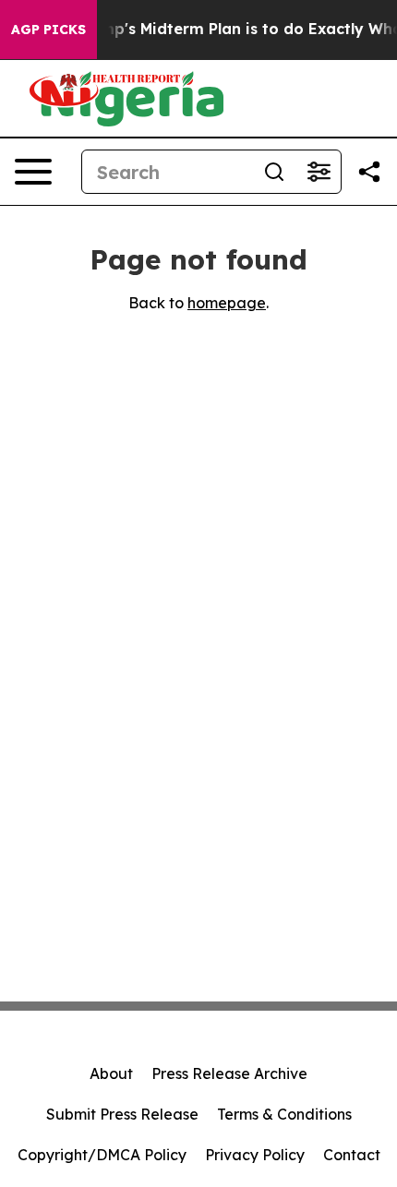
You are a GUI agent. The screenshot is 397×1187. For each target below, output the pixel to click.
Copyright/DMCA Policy (102, 1154)
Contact (351, 1154)
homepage (226, 303)
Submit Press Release (122, 1114)
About (111, 1073)
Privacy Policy (255, 1154)
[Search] (274, 171)
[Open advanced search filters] (318, 171)
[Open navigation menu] (33, 171)
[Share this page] (369, 171)
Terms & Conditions (284, 1114)
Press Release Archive (229, 1073)
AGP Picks (48, 29)
